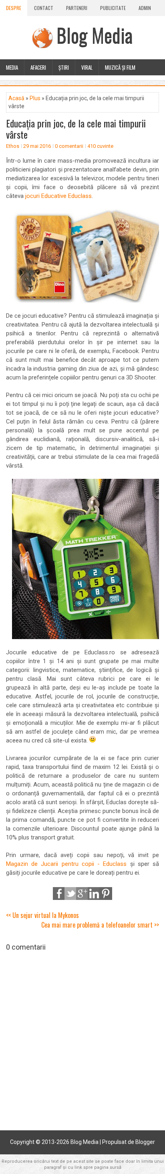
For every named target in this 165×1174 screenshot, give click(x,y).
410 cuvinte (100, 146)
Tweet (70, 893)
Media (12, 67)
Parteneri (76, 7)
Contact (43, 7)
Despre (13, 7)
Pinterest (105, 893)
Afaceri (38, 67)
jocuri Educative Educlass (58, 196)
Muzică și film (120, 67)
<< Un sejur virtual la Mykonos (42, 915)
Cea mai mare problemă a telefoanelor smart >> (100, 925)
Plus (35, 98)
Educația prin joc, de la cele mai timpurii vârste (76, 128)
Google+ (82, 893)
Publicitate (113, 7)
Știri (63, 67)
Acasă (16, 98)
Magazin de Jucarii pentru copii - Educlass (66, 863)
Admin (145, 7)
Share (59, 893)
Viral (87, 67)
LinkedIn (94, 893)
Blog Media (94, 34)
